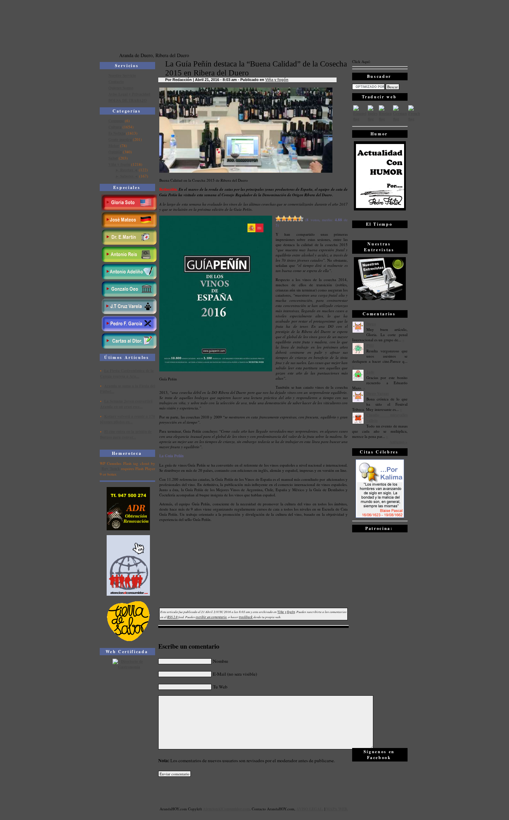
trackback (246, 617)
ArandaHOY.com (280, 808)
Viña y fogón (119, 164)
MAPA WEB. (337, 809)
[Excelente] (300, 218)
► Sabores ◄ (126, 176)
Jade (370, 372)
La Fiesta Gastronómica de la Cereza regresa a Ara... (127, 373)
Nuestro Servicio (122, 75)
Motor (113, 145)
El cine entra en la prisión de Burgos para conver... (126, 434)
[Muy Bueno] (295, 218)
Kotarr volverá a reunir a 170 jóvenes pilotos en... (127, 419)
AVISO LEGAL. (309, 809)
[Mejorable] (278, 218)
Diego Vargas (377, 393)
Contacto (116, 81)
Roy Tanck (110, 468)
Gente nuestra (120, 139)
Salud (113, 158)
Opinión (115, 152)
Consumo (116, 121)
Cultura (115, 127)
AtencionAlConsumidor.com (226, 809)
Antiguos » (399, 442)
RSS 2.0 (172, 617)
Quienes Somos (120, 88)
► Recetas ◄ (126, 170)
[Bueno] (289, 218)
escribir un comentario (211, 617)
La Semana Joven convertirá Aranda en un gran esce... (126, 403)
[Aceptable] (284, 218)
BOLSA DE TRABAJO (127, 100)
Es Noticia (116, 133)
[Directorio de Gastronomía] (128, 667)
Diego (371, 324)
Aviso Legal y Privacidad (129, 94)
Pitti (370, 345)
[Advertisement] (380, 640)
